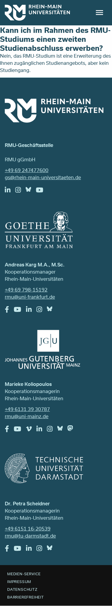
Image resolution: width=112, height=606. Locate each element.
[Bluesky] (31, 191)
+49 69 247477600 (26, 170)
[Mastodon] (72, 430)
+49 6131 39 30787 (27, 409)
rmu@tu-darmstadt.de (30, 535)
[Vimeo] (31, 430)
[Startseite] (37, 13)
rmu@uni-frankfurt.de (30, 296)
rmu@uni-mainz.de (26, 416)
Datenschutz (22, 589)
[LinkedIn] (10, 191)
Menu (99, 12)
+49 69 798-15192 (26, 289)
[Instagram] (20, 191)
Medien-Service (24, 573)
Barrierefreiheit (25, 597)
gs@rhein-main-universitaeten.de (43, 177)
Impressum (19, 581)
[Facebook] (9, 311)
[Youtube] (42, 191)
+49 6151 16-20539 (27, 528)
